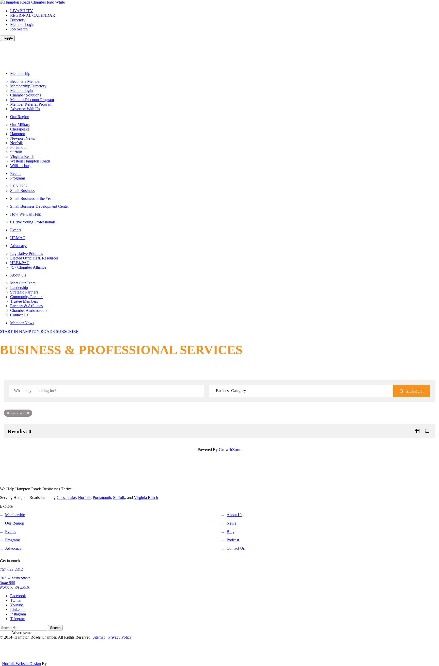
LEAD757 (18, 186)
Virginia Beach (22, 156)
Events (15, 173)
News (231, 523)
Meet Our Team (23, 283)
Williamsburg (21, 166)
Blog (230, 531)
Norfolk (16, 143)
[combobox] (301, 391)
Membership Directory (28, 86)
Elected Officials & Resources (34, 258)
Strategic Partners (24, 292)
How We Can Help (25, 214)
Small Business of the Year (31, 198)
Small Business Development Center (39, 206)
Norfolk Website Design (21, 663)
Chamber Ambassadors (28, 310)
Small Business (22, 190)
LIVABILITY (21, 11)
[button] (417, 431)
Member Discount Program (32, 100)
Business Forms (16, 413)
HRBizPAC (19, 263)
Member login (21, 90)
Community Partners (26, 297)
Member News (22, 323)
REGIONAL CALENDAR (32, 15)
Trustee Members (24, 301)
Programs (17, 178)
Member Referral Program (31, 104)
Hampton (17, 134)
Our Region (19, 117)
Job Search (19, 29)
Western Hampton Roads (30, 161)
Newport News (22, 138)
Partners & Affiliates (26, 306)
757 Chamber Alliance (28, 267)
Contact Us (19, 315)
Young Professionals (32, 222)
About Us (18, 275)
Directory (17, 20)
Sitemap (98, 637)
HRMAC (17, 238)
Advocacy (18, 245)
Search (415, 391)
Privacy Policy (120, 637)
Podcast (233, 540)
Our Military (20, 124)
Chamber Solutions (25, 95)
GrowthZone (230, 449)
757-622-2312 (11, 569)
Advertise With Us (25, 109)
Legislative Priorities (26, 253)
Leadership (19, 287)
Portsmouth (19, 147)
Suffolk (16, 152)
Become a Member (25, 81)
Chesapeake (19, 129)
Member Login (22, 24)
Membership (20, 73)
